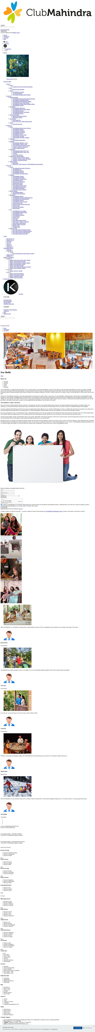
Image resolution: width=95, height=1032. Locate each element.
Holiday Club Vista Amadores (17, 273)
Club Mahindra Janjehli (17, 105)
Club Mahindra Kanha (17, 192)
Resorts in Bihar (7, 864)
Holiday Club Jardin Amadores (17, 275)
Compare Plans (7, 302)
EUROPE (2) (10, 250)
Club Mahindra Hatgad (17, 196)
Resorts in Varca (7, 913)
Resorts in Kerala (8, 871)
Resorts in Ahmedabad (9, 945)
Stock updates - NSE (8, 973)
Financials (6, 966)
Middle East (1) (10, 254)
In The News (7, 1012)
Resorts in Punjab (8, 855)
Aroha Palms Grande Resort (19, 223)
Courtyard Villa (16, 216)
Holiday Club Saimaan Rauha (17, 265)
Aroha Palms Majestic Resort (19, 220)
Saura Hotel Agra (16, 120)
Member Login (16, 32)
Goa (11, 209)
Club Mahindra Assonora (18, 215)
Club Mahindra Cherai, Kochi (19, 135)
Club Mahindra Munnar (18, 129)
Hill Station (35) (10, 238)
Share (2, 376)
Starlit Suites (15, 163)
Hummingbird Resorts (17, 183)
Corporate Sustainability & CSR (11, 1004)
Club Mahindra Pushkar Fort (19, 187)
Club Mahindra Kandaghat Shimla (20, 100)
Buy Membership (8, 301)
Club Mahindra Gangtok (18, 92)
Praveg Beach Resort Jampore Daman (21, 229)
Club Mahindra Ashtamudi (18, 132)
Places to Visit (7, 988)
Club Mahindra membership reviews (53, 511)
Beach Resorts (4, 909)
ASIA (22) (9, 249)
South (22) (9, 125)
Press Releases (7, 1009)
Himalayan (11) (10, 240)
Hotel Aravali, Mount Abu (18, 181)
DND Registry (7, 961)
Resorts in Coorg (8, 901)
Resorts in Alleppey (8, 934)
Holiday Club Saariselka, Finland (17, 264)
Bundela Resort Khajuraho (18, 193)
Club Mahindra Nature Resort (19, 185)
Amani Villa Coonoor (17, 155)
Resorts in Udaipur (8, 947)
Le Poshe (14, 153)
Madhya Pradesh (13, 191)
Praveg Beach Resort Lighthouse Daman (22, 231)
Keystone (6, 37)
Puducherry (12, 139)
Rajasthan (12, 175)
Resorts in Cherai (8, 911)
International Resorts (8, 248)
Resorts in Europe (8, 889)
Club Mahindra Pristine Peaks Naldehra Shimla (23, 104)
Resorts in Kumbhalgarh (9, 924)
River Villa (15, 219)
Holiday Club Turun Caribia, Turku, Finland (20, 260)
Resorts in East (4, 859)
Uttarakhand (12, 106)
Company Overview (8, 1001)
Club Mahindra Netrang (18, 172)
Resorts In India (7, 81)
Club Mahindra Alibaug (18, 200)
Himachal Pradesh (14, 97)
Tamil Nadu (12, 149)
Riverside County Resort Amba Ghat (21, 204)
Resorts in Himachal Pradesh (10, 852)
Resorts (5, 35)
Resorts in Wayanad (8, 926)
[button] (87, 1028)
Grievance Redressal (8, 960)
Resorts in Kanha (8, 923)
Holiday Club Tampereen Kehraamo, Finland (20, 267)
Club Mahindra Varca (17, 213)
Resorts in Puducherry (9, 872)
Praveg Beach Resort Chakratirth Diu (21, 232)
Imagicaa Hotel (16, 205)
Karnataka (12, 141)
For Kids (6, 991)
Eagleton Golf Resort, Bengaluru (20, 147)
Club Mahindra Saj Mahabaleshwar (20, 199)
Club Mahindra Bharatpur (18, 188)
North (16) (9, 96)
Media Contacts (7, 1010)
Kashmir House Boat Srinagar (19, 116)
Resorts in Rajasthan (8, 880)
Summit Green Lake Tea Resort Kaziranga (22, 86)
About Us (3, 996)
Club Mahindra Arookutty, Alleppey (20, 137)
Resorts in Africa (7, 890)
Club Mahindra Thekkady (18, 130)
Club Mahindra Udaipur (18, 176)
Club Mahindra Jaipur (17, 180)
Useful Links (4, 950)
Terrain (5, 236)
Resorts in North (5, 850)
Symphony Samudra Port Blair (19, 160)
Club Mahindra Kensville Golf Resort (21, 168)
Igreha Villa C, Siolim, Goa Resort (20, 221)
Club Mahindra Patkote (17, 113)
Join (5, 29)
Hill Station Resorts (5, 898)
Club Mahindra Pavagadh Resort (20, 173)
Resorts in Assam (8, 861)
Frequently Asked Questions (10, 309)
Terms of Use (7, 957)
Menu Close (3, 31)
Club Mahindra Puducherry (18, 140)
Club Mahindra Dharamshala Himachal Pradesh (23, 98)
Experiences (6, 36)
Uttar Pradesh (13, 118)
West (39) (9, 165)
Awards (5, 999)
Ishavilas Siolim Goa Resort (19, 224)
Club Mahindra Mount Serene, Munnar (21, 128)
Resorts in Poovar (8, 935)
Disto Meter (6, 954)
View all (10, 79)
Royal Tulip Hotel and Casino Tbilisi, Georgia (23, 253)
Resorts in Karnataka (8, 873)
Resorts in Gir (7, 922)
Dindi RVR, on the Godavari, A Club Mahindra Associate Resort (27, 164)
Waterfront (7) (10, 246)
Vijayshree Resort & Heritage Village (21, 145)
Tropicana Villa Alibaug (18, 207)
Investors (3, 964)
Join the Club (4, 507)
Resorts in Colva (7, 914)
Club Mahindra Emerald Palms (19, 212)
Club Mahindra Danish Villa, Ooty (20, 151)
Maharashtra (12, 195)
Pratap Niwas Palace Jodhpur (19, 189)
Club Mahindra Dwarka (18, 171)
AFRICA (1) (10, 256)
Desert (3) (9, 244)
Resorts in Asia (7, 887)
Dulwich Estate (16, 208)
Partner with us (7, 1013)
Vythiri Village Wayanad (18, 136)
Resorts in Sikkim (8, 863)
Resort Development (8, 1014)
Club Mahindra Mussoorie (18, 108)
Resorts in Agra (7, 943)
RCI (5, 953)
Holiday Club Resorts (9, 257)
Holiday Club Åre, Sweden (16, 271)
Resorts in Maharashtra (9, 881)
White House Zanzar (17, 117)
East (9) (8, 84)
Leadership (6, 1003)
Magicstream (7, 979)
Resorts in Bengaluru (8, 944)
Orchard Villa (15, 217)
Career (5, 1000)
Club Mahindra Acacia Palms (19, 211)
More (2, 858)
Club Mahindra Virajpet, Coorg (19, 144)
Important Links (5, 975)
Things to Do (7, 989)
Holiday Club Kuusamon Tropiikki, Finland (20, 263)
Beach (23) (9, 241)
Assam (11, 85)
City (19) (9, 242)
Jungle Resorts (4, 919)
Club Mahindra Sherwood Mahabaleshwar (22, 197)
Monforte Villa (15, 225)
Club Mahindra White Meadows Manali (21, 101)
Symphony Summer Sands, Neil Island (21, 159)
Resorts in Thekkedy (8, 904)
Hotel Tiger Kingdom (17, 184)
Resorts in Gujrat (8, 882)
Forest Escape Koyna (17, 203)
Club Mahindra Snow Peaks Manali (20, 102)
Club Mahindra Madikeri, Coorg (20, 143)
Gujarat (11, 167)
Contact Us (6, 311)
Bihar (11, 88)
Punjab (11, 122)
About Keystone (7, 300)
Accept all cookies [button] (78, 1027)
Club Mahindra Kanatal (18, 110)
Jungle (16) (9, 245)
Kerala (11, 126)
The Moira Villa (16, 227)
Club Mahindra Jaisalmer (18, 177)
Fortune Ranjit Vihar (17, 124)
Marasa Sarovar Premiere (18, 89)
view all (20, 508)
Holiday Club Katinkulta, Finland (17, 261)
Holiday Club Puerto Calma (16, 276)
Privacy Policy (46, 1029)
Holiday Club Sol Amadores (16, 277)
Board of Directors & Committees (11, 970)
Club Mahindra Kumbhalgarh (19, 179)
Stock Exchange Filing (9, 967)
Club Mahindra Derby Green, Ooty (20, 152)
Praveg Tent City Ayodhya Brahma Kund (22, 121)
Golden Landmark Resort (18, 148)
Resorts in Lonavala (8, 905)
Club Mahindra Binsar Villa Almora (20, 112)
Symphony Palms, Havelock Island (20, 157)
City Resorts (4, 940)
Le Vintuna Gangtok (17, 93)
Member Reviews (8, 992)
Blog (5, 39)
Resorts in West (4, 877)
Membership (6, 982)
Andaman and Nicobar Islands (17, 156)
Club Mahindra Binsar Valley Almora (21, 109)
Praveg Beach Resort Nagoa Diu (20, 233)
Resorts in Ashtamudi (9, 932)
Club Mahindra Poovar (17, 133)
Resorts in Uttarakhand (9, 854)
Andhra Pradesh (13, 161)
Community (6, 978)
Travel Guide (7, 994)
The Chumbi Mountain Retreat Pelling (21, 94)
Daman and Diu (13, 228)
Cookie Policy (55, 1029)
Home (6, 41)
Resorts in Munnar (8, 902)
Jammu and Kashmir (14, 114)
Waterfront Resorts (5, 930)
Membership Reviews (9, 980)
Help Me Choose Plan (9, 304)
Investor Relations (8, 969)
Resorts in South (5, 868)
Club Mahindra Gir (16, 169)
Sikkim (11, 90)
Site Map (6, 958)
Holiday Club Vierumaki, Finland (17, 268)
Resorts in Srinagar (8, 936)
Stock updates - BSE (8, 971)
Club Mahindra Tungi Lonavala (19, 201)
